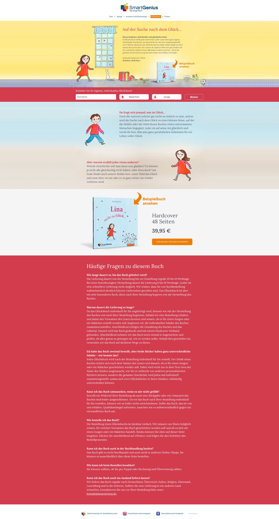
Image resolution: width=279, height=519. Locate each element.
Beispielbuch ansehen (186, 65)
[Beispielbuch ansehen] (166, 72)
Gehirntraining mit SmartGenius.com (102, 513)
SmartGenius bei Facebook (172, 513)
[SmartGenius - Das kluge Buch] (139, 7)
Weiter (194, 97)
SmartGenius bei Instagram (139, 513)
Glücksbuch (156, 16)
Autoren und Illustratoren (136, 16)
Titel (111, 16)
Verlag (119, 16)
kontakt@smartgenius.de (101, 493)
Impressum (193, 513)
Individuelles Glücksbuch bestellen (172, 242)
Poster (167, 16)
